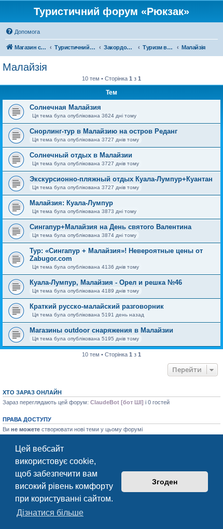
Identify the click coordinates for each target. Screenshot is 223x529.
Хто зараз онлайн (32, 392)
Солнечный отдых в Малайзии (81, 155)
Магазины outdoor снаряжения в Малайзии (101, 330)
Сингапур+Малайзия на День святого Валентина (110, 227)
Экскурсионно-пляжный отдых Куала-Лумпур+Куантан (121, 179)
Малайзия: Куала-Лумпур (71, 203)
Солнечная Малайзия (65, 107)
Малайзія (25, 67)
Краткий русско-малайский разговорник (97, 306)
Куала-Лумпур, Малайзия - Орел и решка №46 (106, 282)
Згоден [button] (164, 482)
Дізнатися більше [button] (50, 512)
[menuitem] (22, 31)
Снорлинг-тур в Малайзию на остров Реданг (103, 131)
